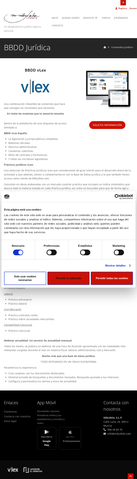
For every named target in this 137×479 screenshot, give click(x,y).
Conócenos (10, 411)
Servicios (89, 17)
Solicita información (107, 125)
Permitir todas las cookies (112, 278)
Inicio (55, 17)
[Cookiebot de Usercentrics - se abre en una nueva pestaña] (117, 196)
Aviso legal (10, 421)
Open (123, 2)
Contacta (57, 25)
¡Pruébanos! (121, 17)
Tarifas (106, 17)
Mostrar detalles (115, 265)
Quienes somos (71, 17)
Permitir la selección (68, 278)
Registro (122, 8)
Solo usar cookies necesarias (25, 278)
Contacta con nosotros (17, 416)
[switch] (52, 252)
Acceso (133, 8)
